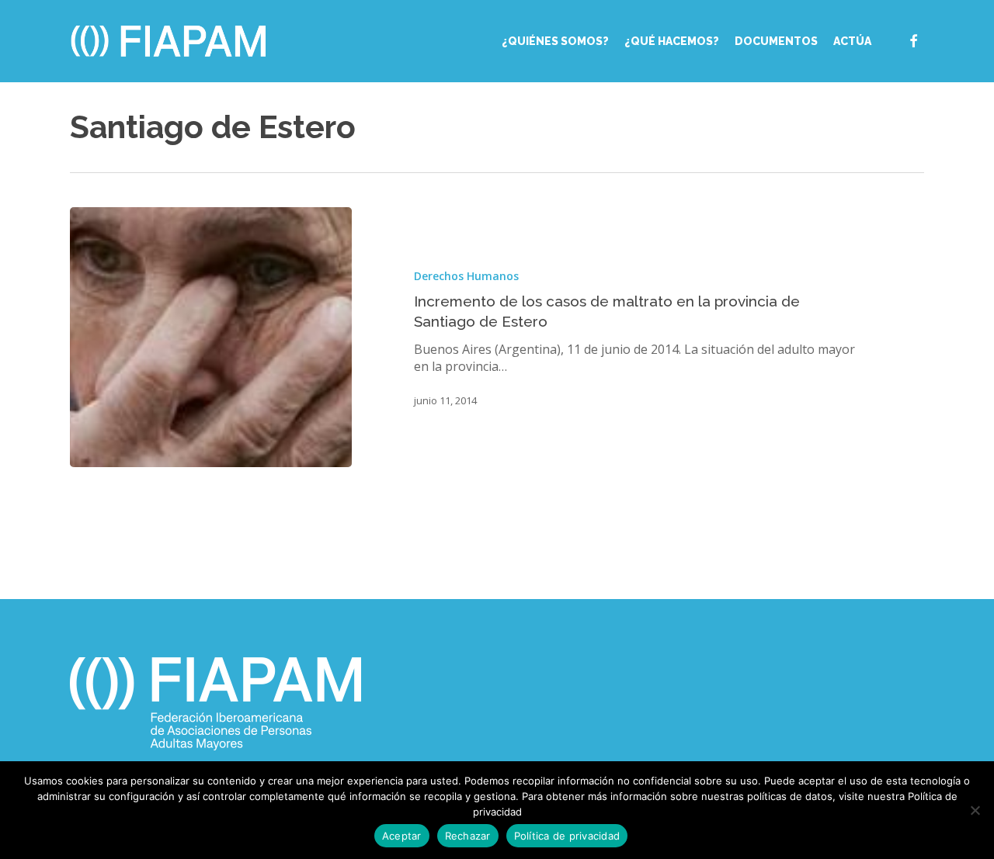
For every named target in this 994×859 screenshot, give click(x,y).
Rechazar (468, 836)
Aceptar (402, 836)
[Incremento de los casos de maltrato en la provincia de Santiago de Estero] (211, 337)
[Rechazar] (974, 810)
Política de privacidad (567, 836)
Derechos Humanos (466, 275)
